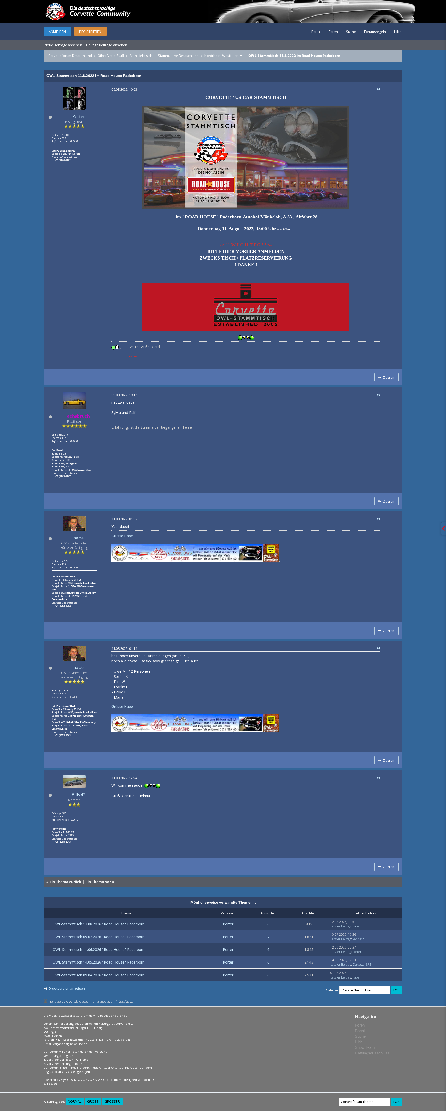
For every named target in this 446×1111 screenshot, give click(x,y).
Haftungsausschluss (372, 1053)
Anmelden (57, 31)
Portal (316, 31)
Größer (112, 1101)
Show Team (365, 1047)
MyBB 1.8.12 (69, 1080)
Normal (74, 1101)
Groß (93, 1101)
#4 (378, 648)
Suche (351, 31)
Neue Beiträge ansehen (63, 45)
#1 (378, 89)
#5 (378, 777)
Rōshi (147, 1080)
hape (78, 538)
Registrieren (90, 31)
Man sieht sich (141, 55)
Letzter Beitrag (340, 926)
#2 (378, 394)
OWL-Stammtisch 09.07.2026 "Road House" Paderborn (99, 936)
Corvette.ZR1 (362, 964)
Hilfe (397, 31)
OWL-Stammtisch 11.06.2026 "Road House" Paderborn (99, 949)
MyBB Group (103, 1080)
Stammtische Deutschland (178, 55)
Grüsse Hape (122, 535)
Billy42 (78, 794)
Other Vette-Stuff (111, 55)
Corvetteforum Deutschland (70, 55)
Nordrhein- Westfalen (221, 55)
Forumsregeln (375, 31)
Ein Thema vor (98, 881)
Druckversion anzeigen (67, 988)
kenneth (358, 939)
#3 (378, 518)
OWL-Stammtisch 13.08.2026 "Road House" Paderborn (99, 923)
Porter (78, 116)
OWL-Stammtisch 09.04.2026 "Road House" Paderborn (99, 975)
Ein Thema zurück (65, 881)
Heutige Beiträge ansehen (106, 45)
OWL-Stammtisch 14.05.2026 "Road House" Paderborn (99, 962)
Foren (333, 31)
